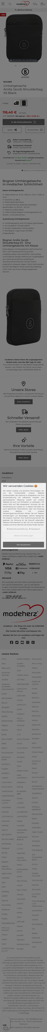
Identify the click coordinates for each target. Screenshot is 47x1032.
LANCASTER (22, 816)
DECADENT (7, 834)
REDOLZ (35, 698)
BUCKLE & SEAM (6, 758)
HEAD (19, 709)
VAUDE (35, 920)
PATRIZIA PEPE (23, 944)
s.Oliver (35, 802)
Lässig (19, 821)
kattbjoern (21, 782)
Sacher (35, 720)
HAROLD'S (21, 705)
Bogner (7, 81)
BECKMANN (7, 698)
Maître (19, 865)
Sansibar (35, 738)
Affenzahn (6, 668)
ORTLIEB (20, 922)
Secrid (34, 782)
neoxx (19, 908)
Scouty (35, 773)
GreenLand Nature (22, 690)
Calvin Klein (7, 782)
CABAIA (5, 778)
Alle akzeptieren (24, 544)
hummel (20, 753)
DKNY (4, 857)
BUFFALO (6, 764)
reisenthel (36, 702)
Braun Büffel (7, 739)
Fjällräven (6, 909)
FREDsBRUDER (8, 923)
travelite (35, 885)
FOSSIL (5, 914)
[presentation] (10, 4)
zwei (34, 947)
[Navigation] (3, 4)
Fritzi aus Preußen (5, 929)
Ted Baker (36, 846)
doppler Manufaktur (7, 867)
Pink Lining (37, 663)
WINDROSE (37, 942)
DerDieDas (6, 844)
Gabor (4, 939)
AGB (4, 481)
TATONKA (36, 841)
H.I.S (19, 734)
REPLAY (35, 707)
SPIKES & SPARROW (36, 808)
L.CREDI (20, 803)
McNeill (20, 894)
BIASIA (4, 716)
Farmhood (6, 905)
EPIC (4, 887)
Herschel (20, 725)
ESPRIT (5, 896)
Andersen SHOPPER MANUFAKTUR (8, 686)
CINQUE (5, 812)
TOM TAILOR (37, 880)
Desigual (5, 848)
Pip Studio (36, 673)
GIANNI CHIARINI (21, 664)
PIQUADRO (37, 677)
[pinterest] (34, 642)
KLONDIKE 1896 (21, 792)
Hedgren (21, 714)
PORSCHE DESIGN (36, 683)
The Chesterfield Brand (37, 857)
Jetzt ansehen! (23, 402)
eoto (3, 882)
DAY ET (5, 830)
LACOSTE (21, 807)
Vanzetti (35, 915)
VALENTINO (37, 911)
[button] (35, 130)
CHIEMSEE (6, 807)
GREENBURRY (23, 684)
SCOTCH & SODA (36, 762)
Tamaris (35, 837)
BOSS (4, 734)
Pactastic (21, 940)
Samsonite (36, 734)
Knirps (19, 798)
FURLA (4, 935)
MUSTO (20, 903)
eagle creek (7, 873)
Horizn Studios (23, 739)
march (19, 885)
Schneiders (36, 748)
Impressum (7, 478)
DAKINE (5, 825)
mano (19, 876)
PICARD (20, 949)
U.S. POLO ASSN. (36, 895)
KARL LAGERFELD (22, 776)
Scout (34, 768)
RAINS (34, 693)
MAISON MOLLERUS (22, 859)
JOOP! (19, 762)
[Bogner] (25, 73)
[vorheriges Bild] (5, 37)
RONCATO (36, 716)
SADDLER (36, 725)
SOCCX (35, 798)
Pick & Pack (37, 659)
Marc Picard (22, 881)
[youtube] (23, 642)
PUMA (34, 689)
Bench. (5, 703)
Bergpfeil (6, 707)
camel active (7, 787)
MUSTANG (21, 899)
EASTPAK (5, 878)
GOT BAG (21, 679)
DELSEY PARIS (8, 839)
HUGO (19, 743)
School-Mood (37, 752)
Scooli (34, 757)
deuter (4, 853)
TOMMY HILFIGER (36, 874)
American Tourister (6, 674)
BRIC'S (4, 748)
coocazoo (6, 821)
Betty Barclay (7, 712)
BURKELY (6, 773)
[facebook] (12, 642)
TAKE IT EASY (37, 832)
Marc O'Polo (22, 890)
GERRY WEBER (23, 659)
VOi (33, 929)
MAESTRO (21, 853)
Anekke (5, 679)
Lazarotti (20, 825)
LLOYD (20, 849)
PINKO (35, 668)
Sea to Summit (38, 777)
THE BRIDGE (37, 850)
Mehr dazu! (23, 430)
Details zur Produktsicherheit (35, 170)
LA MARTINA (22, 812)
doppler (5, 862)
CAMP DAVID (7, 791)
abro (4, 663)
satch (34, 743)
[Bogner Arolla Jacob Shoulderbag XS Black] (15, 66)
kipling (20, 787)
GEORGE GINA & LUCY (8, 949)
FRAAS (4, 919)
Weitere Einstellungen (23, 535)
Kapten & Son (22, 771)
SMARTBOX (37, 793)
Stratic (34, 818)
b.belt (4, 694)
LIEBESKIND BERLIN (22, 838)
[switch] (5, 1028)
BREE (4, 743)
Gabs (4, 944)
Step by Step (37, 814)
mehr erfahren (9, 592)
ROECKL (35, 711)
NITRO (19, 913)
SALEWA (35, 729)
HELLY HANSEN (21, 719)
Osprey (20, 926)
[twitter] (18, 642)
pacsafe (20, 935)
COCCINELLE (7, 816)
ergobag (5, 891)
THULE (35, 864)
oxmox (20, 931)
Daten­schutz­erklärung (18, 529)
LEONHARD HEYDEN (22, 831)
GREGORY (21, 696)
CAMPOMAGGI (8, 796)
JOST (19, 766)
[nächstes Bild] (42, 37)
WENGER (36, 938)
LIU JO (19, 844)
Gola (19, 670)
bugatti (5, 769)
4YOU (4, 659)
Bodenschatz (7, 721)
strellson (35, 823)
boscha (5, 730)
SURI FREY (36, 828)
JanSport (21, 757)
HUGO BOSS (22, 748)
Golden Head (22, 675)
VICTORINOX (37, 924)
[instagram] (29, 642)
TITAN (34, 869)
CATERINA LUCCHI (6, 801)
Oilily (19, 917)
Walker (35, 933)
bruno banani (7, 753)
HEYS (19, 730)
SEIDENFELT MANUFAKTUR (38, 787)
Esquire (5, 900)
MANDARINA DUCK (22, 870)
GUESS (20, 700)
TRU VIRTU (36, 889)
